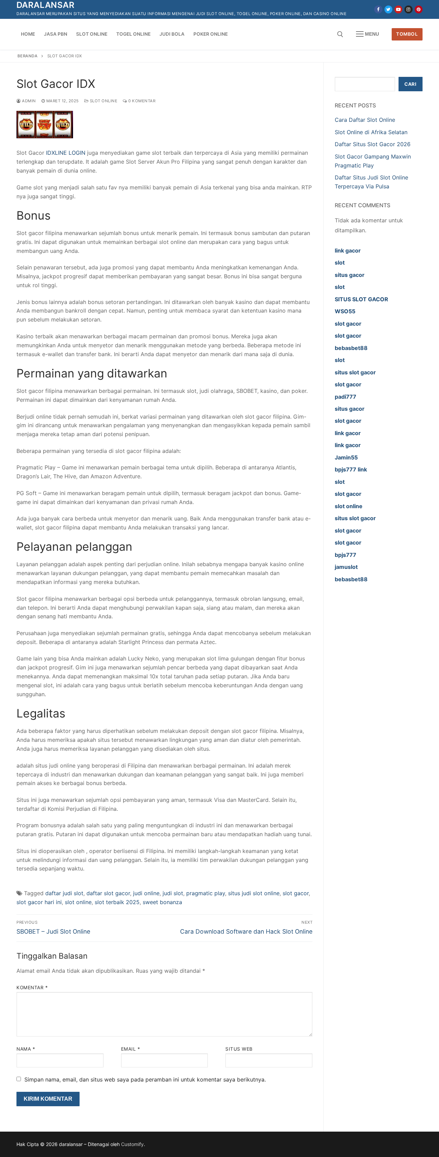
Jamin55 (346, 457)
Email (130, 1049)
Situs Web (239, 1049)
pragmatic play (205, 893)
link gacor (348, 250)
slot (340, 262)
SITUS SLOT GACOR (361, 299)
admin (28, 100)
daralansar (45, 5)
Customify (132, 1144)
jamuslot (346, 566)
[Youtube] (398, 9)
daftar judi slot (64, 893)
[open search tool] (340, 34)
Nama (25, 1049)
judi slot (173, 893)
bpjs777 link (351, 469)
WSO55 (345, 311)
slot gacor (296, 893)
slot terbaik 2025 (117, 902)
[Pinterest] (419, 9)
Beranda (27, 56)
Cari (410, 84)
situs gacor (350, 274)
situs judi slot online (254, 893)
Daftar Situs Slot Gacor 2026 (373, 144)
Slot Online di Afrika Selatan (371, 132)
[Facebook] (378, 9)
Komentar (32, 987)
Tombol (407, 34)
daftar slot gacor (108, 893)
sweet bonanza (162, 902)
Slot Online (102, 100)
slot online (78, 902)
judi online (146, 893)
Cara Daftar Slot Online (366, 119)
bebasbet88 (351, 347)
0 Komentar (141, 100)
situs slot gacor (355, 372)
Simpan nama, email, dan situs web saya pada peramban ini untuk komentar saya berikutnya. (145, 1079)
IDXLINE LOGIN (65, 152)
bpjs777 (345, 554)
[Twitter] (388, 9)
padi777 (345, 396)
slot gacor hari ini (39, 902)
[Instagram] (408, 9)
